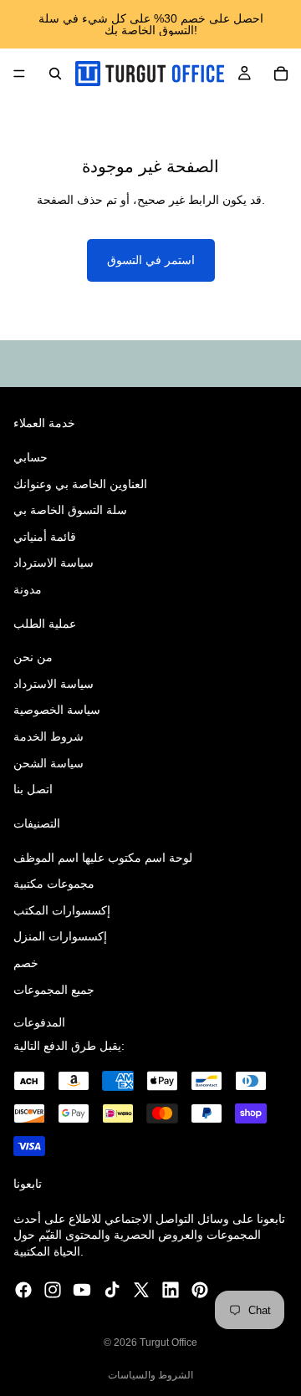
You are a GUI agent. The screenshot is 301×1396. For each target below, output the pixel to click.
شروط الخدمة (48, 736)
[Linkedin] (171, 1291)
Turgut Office (168, 1342)
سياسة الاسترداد (53, 563)
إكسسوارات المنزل (60, 937)
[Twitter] (141, 1291)
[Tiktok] (112, 1291)
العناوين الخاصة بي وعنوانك (80, 484)
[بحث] (55, 73)
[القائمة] (19, 73)
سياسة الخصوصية (56, 710)
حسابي (30, 457)
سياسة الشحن (48, 763)
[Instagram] (53, 1291)
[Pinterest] (200, 1291)
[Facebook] (23, 1291)
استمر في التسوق (151, 260)
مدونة (27, 589)
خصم (25, 963)
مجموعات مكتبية (53, 883)
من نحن (33, 657)
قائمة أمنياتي (44, 536)
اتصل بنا (33, 789)
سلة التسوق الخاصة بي (70, 510)
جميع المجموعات (53, 989)
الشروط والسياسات (150, 1375)
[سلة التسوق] (281, 73)
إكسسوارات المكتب (61, 910)
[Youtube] (82, 1291)
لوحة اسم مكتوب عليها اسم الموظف (102, 857)
